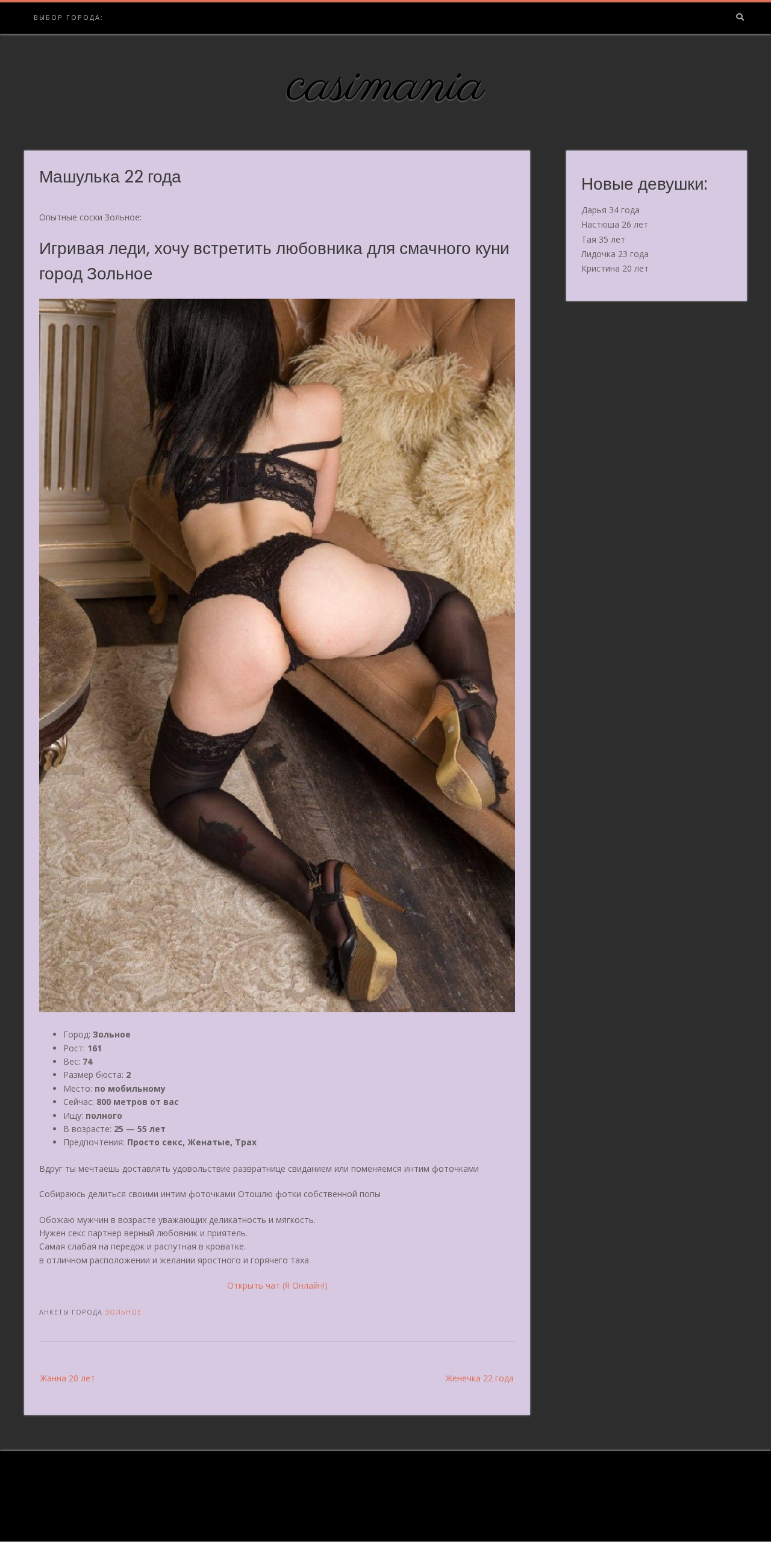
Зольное (123, 1311)
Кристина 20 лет (615, 268)
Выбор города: (69, 17)
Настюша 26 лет (614, 224)
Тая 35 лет (603, 239)
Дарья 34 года (610, 210)
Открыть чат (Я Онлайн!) (277, 1285)
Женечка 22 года (480, 1378)
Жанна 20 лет (67, 1378)
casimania (385, 86)
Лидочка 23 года (615, 254)
